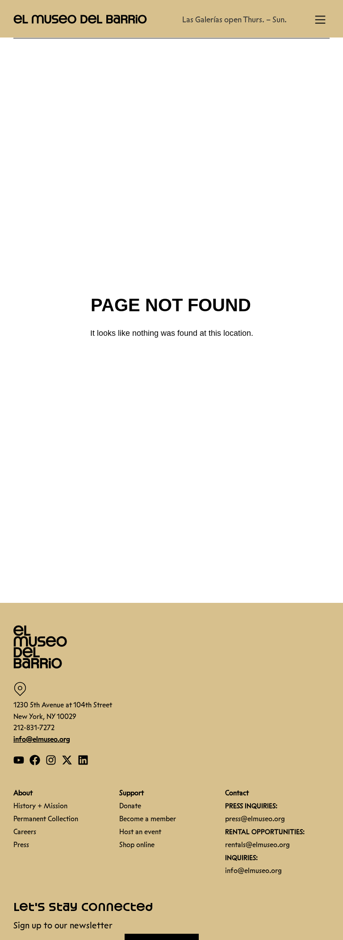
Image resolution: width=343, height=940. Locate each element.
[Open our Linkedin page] (83, 760)
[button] (80, 18)
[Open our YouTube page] (18, 760)
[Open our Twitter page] (67, 760)
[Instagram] (51, 760)
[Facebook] (34, 760)
